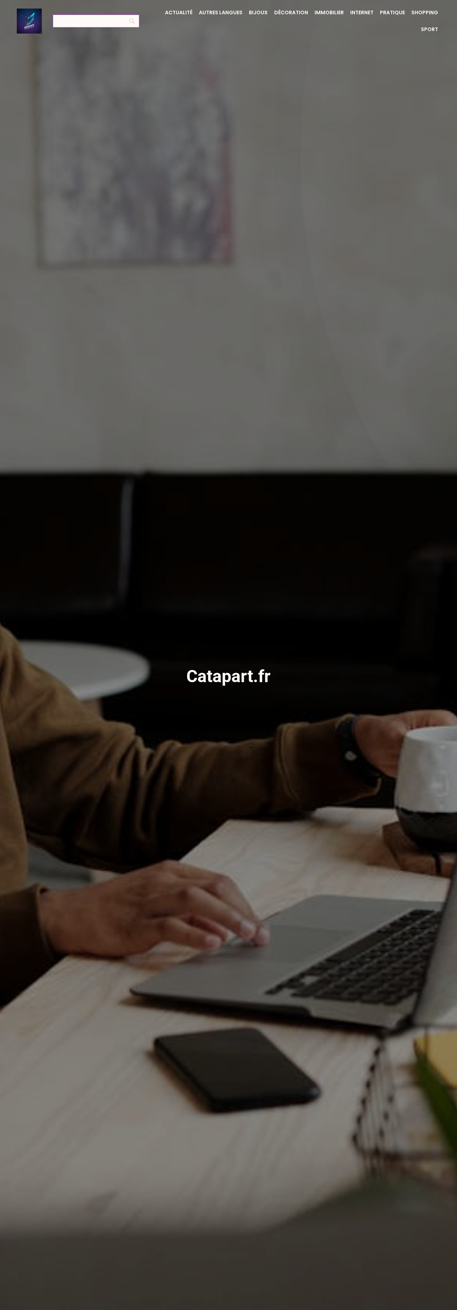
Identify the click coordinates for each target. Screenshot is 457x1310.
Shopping (424, 12)
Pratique (392, 12)
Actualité (178, 12)
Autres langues (220, 12)
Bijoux (258, 12)
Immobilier (329, 12)
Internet (361, 12)
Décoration (291, 12)
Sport (429, 29)
